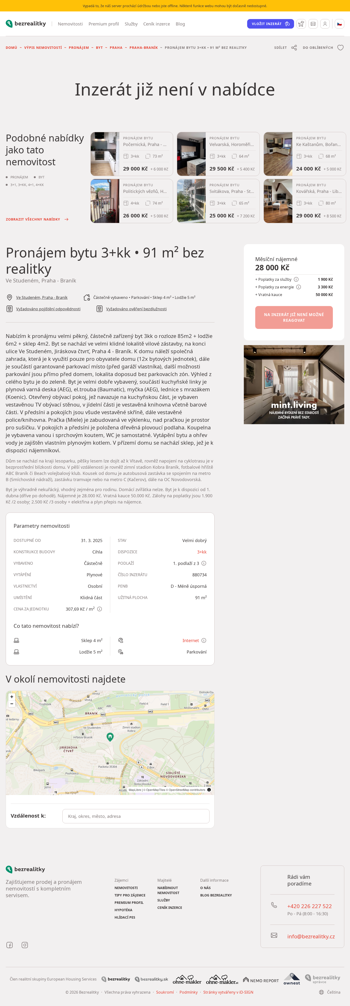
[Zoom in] (11, 696)
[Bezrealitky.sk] (151, 979)
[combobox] (136, 816)
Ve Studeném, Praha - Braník (42, 297)
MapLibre (135, 790)
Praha (116, 47)
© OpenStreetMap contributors (185, 790)
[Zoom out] (11, 703)
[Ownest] (292, 978)
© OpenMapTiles (154, 790)
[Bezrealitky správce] (322, 978)
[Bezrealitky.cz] (115, 979)
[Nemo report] (261, 979)
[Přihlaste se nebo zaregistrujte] (325, 24)
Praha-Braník (144, 47)
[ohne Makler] (187, 978)
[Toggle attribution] (209, 790)
